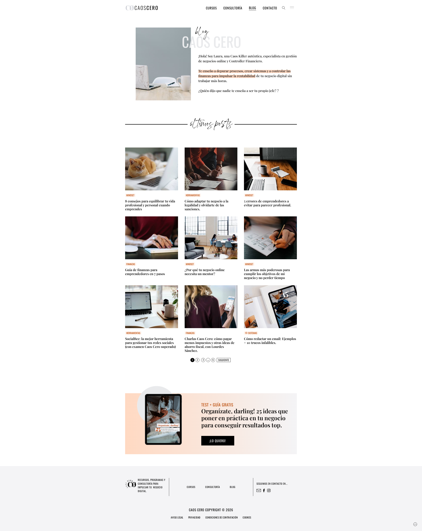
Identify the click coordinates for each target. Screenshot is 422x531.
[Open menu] (292, 8)
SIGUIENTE (223, 360)
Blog (252, 7)
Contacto (270, 7)
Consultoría (232, 7)
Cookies (247, 517)
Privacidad (194, 517)
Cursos (211, 7)
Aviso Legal (177, 517)
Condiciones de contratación (221, 517)
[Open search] (283, 8)
